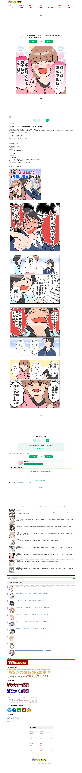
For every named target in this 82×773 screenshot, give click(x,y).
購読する (10, 575)
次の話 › (48, 41)
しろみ (47, 614)
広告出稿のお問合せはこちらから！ (14, 718)
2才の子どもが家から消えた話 (41, 480)
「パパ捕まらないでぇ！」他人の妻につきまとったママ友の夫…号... (29, 607)
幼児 (31, 7)
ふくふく (48, 600)
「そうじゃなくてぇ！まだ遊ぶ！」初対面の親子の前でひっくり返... (29, 621)
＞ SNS (53, 464)
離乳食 (31, 745)
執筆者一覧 (21, 5)
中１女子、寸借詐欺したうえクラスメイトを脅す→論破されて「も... (29, 643)
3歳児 (21, 7)
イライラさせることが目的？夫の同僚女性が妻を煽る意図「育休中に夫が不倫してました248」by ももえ (37, 540)
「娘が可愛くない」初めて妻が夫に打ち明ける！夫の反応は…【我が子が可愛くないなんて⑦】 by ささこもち (38, 561)
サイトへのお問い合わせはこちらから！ (15, 717)
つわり (42, 736)
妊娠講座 (31, 733)
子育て (49, 5)
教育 (31, 748)
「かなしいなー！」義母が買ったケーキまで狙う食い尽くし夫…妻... (29, 614)
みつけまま (48, 607)
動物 (69, 7)
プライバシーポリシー (11, 720)
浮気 (14, 482)
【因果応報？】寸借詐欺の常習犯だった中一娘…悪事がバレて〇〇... (29, 628)
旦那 (59, 7)
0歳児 (59, 5)
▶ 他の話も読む (41, 448)
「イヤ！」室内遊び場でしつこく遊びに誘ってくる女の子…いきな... (29, 593)
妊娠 (41, 5)
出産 (31, 738)
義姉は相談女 (41, 476)
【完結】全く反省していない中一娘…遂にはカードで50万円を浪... (28, 586)
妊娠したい (31, 5)
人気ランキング (12, 5)
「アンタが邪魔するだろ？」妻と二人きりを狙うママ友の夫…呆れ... (29, 650)
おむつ (31, 743)
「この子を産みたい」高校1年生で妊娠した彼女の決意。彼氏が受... (28, 600)
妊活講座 (42, 731)
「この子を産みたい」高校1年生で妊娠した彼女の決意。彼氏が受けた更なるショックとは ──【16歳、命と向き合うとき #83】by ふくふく (44, 526)
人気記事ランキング (33, 731)
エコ (12, 116)
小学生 (40, 7)
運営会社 (9, 721)
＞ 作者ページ (33, 463)
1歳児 (69, 5)
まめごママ (48, 593)
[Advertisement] (41, 24)
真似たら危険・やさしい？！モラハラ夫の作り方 (19, 138)
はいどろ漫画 (48, 586)
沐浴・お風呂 (43, 743)
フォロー (12, 453)
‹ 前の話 (33, 41)
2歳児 (12, 7)
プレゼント (12, 10)
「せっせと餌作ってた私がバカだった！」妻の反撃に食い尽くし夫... (29, 636)
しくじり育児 (50, 7)
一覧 (41, 41)
